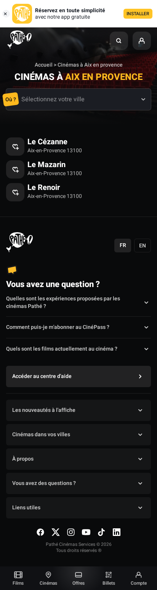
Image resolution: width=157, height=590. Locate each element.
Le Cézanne (47, 142)
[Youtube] (86, 532)
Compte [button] (139, 583)
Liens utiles (26, 508)
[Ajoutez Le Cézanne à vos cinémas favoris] (15, 146)
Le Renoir (43, 187)
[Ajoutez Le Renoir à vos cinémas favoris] (15, 192)
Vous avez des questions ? (44, 483)
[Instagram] (70, 532)
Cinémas (48, 583)
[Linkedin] (116, 532)
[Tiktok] (101, 532)
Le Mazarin (46, 164)
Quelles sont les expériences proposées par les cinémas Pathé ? (63, 302)
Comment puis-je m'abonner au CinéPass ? (57, 327)
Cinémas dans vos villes (41, 435)
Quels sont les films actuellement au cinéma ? (61, 349)
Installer (138, 13)
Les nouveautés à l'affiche (43, 410)
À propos (23, 459)
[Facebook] (40, 532)
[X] (55, 532)
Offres (78, 583)
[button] (119, 41)
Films (18, 583)
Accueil (44, 65)
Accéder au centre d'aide (42, 376)
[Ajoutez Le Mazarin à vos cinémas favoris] (15, 169)
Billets (109, 583)
